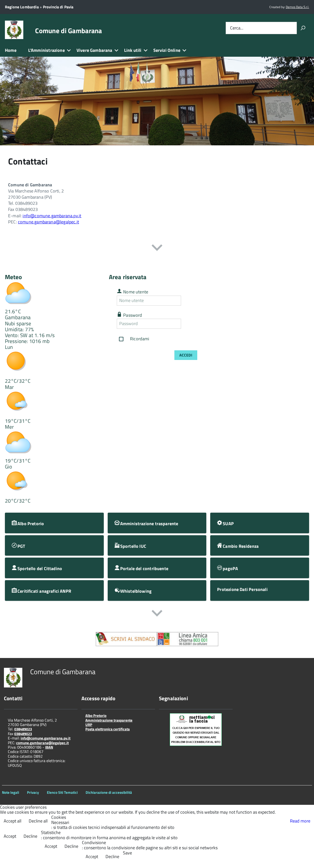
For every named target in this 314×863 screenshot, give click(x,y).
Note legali (10, 792)
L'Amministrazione (46, 50)
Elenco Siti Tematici (62, 792)
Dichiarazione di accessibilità (109, 792)
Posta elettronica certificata (107, 729)
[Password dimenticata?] (185, 323)
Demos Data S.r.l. (297, 6)
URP (88, 724)
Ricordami (139, 338)
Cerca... (236, 27)
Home (10, 50)
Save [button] (127, 853)
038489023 (23, 729)
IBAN (49, 747)
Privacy (33, 792)
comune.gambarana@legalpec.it (48, 222)
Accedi (185, 355)
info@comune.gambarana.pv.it (52, 215)
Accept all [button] (12, 821)
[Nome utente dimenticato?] (185, 300)
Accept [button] (10, 836)
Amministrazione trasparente (108, 720)
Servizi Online (167, 50)
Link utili (133, 50)
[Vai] (303, 28)
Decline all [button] (38, 821)
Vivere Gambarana (94, 50)
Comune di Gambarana (68, 30)
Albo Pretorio (95, 715)
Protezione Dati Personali (242, 589)
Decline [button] (30, 836)
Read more (300, 821)
